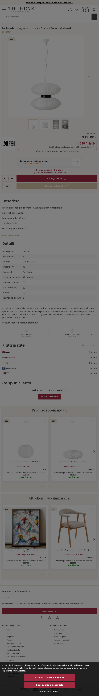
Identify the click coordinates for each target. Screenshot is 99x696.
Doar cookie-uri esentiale (49, 684)
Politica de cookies (30, 668)
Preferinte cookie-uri (49, 691)
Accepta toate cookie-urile (49, 677)
